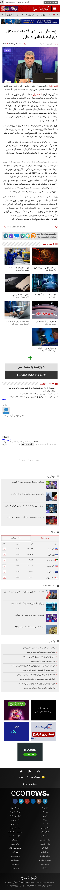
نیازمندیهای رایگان (15, 848)
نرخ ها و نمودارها (15, 815)
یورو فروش (51, 571)
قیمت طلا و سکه (22, 2)
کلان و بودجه (30, 14)
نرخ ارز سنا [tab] (45, 538)
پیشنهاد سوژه (15, 807)
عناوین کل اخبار (45, 840)
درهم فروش (50, 577)
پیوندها (45, 819)
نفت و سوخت (10, 2)
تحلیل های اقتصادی (15, 836)
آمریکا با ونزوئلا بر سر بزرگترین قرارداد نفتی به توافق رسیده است (33, 665)
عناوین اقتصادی (45, 844)
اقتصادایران (37, 94)
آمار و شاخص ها (15, 827)
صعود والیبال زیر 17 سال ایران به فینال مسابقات (39, 656)
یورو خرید (51, 554)
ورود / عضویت (50, 2)
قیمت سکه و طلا (15, 811)
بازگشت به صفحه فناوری (32, 375)
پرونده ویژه (45, 864)
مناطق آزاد (45, 868)
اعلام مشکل (45, 832)
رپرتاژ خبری (15, 868)
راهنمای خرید (15, 856)
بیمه (16, 14)
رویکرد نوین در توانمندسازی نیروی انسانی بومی (39, 670)
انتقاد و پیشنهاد (45, 827)
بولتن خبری (15, 844)
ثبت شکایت (15, 860)
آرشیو (45, 815)
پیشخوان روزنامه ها (45, 860)
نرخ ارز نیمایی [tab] (16, 538)
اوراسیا (49, 14)
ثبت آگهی (15, 852)
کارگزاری (10, 14)
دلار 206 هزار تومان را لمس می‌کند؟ (43, 661)
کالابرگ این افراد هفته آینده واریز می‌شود (41, 652)
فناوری (8, 50)
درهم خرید (51, 560)
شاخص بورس (15, 819)
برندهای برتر (15, 864)
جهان (43, 14)
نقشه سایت (44, 823)
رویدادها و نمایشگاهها (15, 832)
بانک (21, 14)
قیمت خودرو (15, 823)
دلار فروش (51, 566)
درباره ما (45, 807)
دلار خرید (51, 548)
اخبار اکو (45, 848)
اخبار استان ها (44, 852)
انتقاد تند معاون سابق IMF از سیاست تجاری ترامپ (38, 679)
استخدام (15, 840)
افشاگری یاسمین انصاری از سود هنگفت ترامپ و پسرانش (36, 674)
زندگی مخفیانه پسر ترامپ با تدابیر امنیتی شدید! (39, 647)
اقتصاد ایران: (52, 86)
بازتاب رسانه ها (45, 856)
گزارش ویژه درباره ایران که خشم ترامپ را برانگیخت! (37, 683)
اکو (38, 14)
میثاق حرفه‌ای (45, 836)
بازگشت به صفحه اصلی (30, 367)
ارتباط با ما (45, 811)
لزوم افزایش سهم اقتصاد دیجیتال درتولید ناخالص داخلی (32, 34)
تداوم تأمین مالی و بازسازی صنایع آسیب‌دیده (40, 688)
